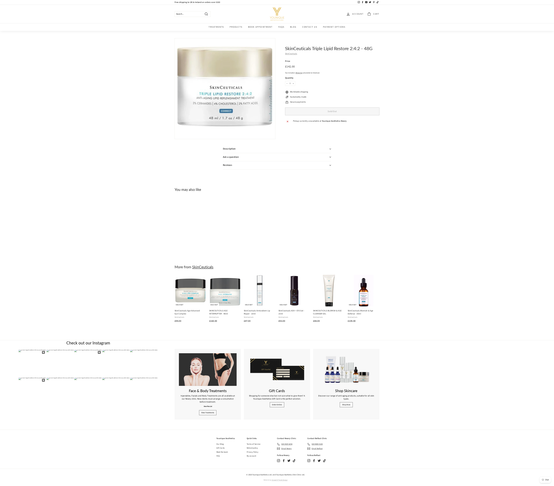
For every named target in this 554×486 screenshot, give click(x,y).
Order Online (277, 405)
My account (251, 456)
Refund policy (252, 448)
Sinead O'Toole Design (280, 480)
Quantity (289, 77)
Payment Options (334, 27)
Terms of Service (253, 444)
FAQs (281, 27)
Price (287, 61)
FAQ (218, 456)
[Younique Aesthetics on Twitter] (288, 460)
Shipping (298, 73)
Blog (293, 27)
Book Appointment (260, 27)
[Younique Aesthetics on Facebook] (283, 460)
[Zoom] (225, 88)
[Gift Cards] (277, 369)
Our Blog (220, 444)
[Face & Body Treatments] (208, 369)
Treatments (216, 27)
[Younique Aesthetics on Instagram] (278, 460)
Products (236, 27)
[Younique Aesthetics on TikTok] (294, 460)
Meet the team (222, 452)
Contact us (309, 27)
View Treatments (207, 412)
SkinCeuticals (291, 53)
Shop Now (346, 405)
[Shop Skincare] (346, 369)
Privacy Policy (252, 452)
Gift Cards (220, 448)
